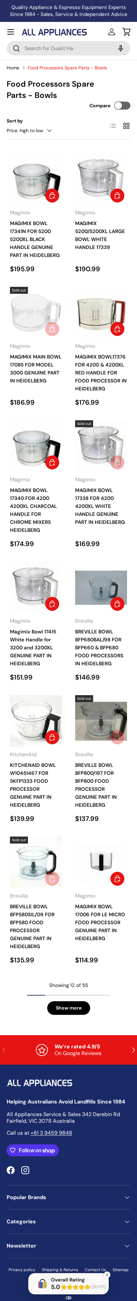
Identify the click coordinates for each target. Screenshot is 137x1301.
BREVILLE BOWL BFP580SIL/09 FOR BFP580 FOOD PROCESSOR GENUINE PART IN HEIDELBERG (32, 926)
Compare (99, 106)
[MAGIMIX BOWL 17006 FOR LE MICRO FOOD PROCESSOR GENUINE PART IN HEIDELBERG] (101, 862)
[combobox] (68, 48)
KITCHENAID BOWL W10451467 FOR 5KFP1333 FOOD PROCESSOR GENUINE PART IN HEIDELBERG (33, 785)
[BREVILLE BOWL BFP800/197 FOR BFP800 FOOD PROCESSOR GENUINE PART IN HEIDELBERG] (101, 721)
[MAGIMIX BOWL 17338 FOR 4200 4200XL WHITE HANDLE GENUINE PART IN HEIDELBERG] (101, 446)
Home (13, 68)
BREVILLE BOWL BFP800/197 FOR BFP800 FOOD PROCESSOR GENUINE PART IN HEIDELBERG (96, 785)
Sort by (15, 121)
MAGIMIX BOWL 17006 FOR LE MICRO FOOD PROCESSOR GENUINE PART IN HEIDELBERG (100, 922)
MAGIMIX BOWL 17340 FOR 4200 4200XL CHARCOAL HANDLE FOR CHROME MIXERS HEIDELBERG (33, 510)
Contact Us (95, 1269)
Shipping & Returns (60, 1269)
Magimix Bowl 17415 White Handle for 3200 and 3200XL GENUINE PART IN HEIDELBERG (33, 647)
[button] (126, 32)
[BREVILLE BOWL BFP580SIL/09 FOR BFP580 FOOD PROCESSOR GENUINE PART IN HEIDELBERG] (36, 862)
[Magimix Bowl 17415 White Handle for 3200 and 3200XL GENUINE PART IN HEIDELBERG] (36, 587)
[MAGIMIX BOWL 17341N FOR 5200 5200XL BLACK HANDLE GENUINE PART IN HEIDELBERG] (36, 179)
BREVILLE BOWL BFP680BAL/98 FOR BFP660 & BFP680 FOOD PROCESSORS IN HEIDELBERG (99, 647)
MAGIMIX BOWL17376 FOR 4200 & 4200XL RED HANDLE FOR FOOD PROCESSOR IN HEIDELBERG (101, 373)
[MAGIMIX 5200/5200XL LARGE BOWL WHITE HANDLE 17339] (101, 179)
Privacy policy (22, 1269)
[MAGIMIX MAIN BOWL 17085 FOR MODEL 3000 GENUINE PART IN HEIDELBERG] (36, 313)
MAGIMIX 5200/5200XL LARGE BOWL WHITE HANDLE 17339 (100, 235)
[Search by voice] (120, 48)
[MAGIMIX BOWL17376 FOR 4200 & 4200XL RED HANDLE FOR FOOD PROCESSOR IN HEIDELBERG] (101, 313)
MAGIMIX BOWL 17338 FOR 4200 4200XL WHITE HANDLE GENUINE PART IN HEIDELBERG (100, 506)
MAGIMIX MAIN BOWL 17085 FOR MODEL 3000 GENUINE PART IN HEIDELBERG (36, 369)
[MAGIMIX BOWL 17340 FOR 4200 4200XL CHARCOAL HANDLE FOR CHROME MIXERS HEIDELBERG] (36, 446)
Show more (68, 1008)
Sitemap (121, 1269)
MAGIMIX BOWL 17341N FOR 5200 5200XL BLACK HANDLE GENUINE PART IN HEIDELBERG (35, 239)
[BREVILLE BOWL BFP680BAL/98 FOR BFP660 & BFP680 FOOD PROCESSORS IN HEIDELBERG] (101, 587)
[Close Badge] (107, 1274)
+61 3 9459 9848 (51, 1132)
